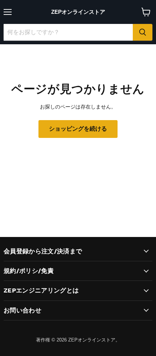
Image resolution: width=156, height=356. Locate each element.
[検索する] (142, 32)
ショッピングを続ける (78, 128)
